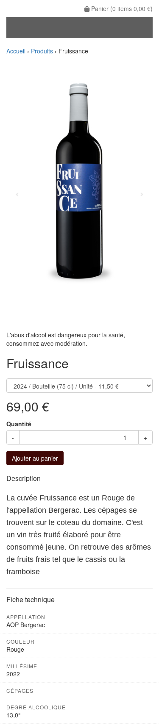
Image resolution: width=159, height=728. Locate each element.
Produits (42, 51)
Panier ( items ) (121, 8)
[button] (17, 193)
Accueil (15, 51)
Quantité (18, 424)
